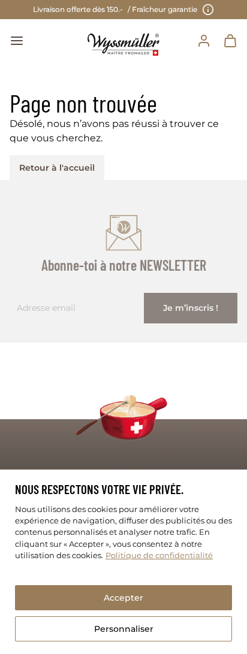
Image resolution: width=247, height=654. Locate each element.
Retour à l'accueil (57, 167)
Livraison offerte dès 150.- (115, 9)
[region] (123, 562)
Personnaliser (123, 628)
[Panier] (230, 41)
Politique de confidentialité (159, 555)
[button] (17, 41)
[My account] (204, 41)
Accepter (123, 597)
